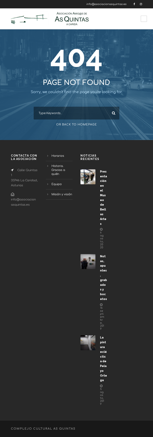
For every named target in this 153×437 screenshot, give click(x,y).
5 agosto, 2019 (102, 396)
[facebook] (134, 4)
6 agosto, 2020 (102, 240)
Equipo (56, 184)
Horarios (57, 155)
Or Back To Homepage (76, 124)
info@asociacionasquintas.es (106, 4)
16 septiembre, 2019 (102, 318)
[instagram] (141, 4)
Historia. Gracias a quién (58, 170)
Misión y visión (61, 194)
